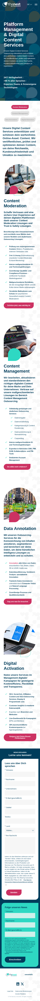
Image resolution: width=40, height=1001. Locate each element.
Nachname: (10, 779)
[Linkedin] (18, 984)
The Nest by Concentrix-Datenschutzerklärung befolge (19, 881)
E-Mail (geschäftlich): (13, 798)
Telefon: (8, 817)
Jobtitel (8, 807)
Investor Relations (20, 994)
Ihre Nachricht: (11, 835)
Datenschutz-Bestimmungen (23, 991)
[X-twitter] (22, 984)
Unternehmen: (11, 789)
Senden (13, 892)
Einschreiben (15, 960)
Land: (7, 826)
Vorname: (9, 770)
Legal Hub (10, 991)
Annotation (13, 563)
